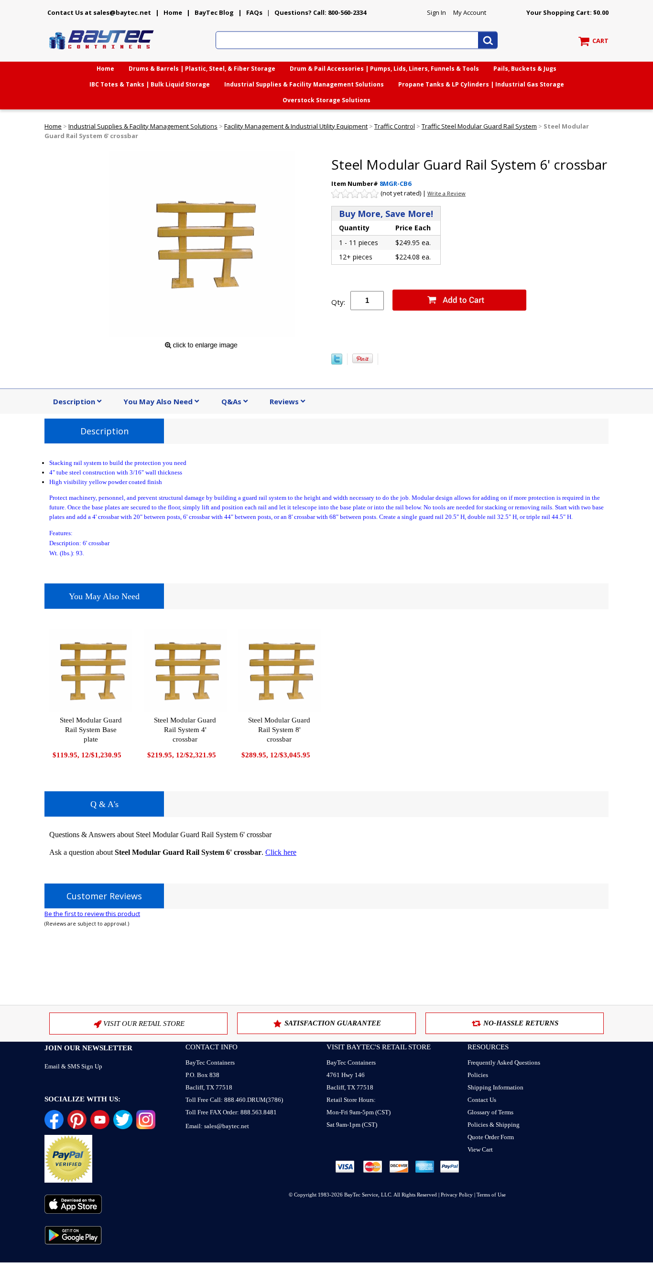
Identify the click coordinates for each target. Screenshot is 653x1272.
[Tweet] (336, 362)
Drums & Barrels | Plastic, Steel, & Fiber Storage (202, 69)
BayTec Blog (214, 12)
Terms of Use (491, 1194)
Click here (280, 852)
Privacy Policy (457, 1194)
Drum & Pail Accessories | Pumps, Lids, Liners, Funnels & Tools (384, 69)
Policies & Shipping (494, 1124)
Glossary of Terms (490, 1112)
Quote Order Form (491, 1137)
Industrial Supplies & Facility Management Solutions (304, 84)
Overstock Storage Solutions (326, 100)
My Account (469, 12)
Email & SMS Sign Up (73, 1066)
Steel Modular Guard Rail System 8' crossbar (279, 729)
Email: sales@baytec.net (217, 1126)
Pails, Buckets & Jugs (524, 69)
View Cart (480, 1149)
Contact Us (482, 1099)
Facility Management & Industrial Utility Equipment (296, 126)
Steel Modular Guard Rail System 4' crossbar (185, 729)
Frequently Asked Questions (504, 1062)
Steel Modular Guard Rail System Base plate (91, 729)
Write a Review (446, 193)
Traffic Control (394, 126)
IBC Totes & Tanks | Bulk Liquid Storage (149, 84)
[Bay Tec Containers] (101, 52)
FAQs (254, 12)
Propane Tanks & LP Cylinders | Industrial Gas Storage (481, 84)
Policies (478, 1074)
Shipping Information (495, 1087)
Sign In (436, 12)
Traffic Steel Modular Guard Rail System (479, 126)
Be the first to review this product (92, 913)
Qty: (338, 302)
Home (172, 12)
